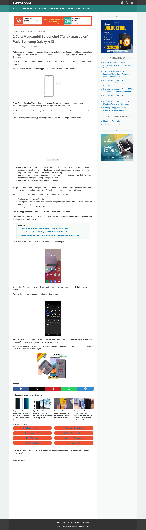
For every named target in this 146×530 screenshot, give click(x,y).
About (77, 522)
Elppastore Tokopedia (111, 121)
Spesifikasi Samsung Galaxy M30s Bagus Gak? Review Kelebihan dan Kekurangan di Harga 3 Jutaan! (62, 415)
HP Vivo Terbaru (32, 443)
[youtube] (131, 2)
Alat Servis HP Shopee (111, 125)
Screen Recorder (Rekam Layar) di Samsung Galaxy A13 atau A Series (44, 229)
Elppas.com (22, 3)
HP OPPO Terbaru (32, 438)
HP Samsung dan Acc (32, 433)
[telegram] (85, 389)
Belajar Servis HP (56, 9)
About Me (86, 9)
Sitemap (70, 522)
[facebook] (122, 2)
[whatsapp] (69, 389)
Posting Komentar (45, 47)
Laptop (70, 9)
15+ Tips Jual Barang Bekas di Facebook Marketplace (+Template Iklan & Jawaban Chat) (116, 74)
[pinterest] (53, 389)
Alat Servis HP (40, 9)
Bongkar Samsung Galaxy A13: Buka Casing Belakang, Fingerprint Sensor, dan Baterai (50, 235)
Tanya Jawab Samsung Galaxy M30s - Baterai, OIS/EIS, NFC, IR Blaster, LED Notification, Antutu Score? (21, 415)
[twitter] (126, 2)
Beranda (16, 9)
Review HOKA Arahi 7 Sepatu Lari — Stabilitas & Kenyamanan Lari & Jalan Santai (117, 65)
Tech (78, 9)
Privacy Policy (60, 522)
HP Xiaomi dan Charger (32, 428)
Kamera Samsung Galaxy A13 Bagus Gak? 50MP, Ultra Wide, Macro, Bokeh (45, 232)
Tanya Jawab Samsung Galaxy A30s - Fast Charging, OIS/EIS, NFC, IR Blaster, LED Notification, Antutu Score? (83, 415)
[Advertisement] (53, 137)
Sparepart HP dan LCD (74, 428)
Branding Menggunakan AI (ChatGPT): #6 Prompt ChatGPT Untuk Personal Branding (117, 82)
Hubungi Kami (85, 522)
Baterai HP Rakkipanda (74, 438)
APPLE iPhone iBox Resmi (73, 433)
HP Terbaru (27, 9)
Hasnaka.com (84, 527)
